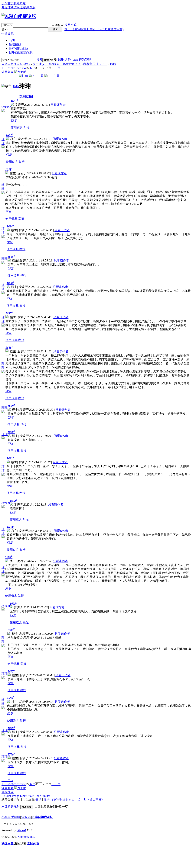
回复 (14, 120)
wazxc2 (6, 107)
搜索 (39, 59)
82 (18, 68)
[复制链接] (26, 96)
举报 (27, 127)
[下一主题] (52, 76)
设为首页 (8, 3)
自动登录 (58, 25)
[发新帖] (20, 72)
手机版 (15, 817)
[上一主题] (36, 76)
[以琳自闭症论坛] (19, 16)
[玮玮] (3, 86)
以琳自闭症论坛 (12, 64)
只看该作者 (58, 104)
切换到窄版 (27, 7)
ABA (75, 59)
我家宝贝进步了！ (95, 64)
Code (37, 795)
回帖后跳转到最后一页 (53, 806)
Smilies (46, 795)
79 (9, 68)
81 (15, 68)
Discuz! (21, 830)
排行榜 (18, 48)
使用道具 (17, 127)
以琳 (61, 59)
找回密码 (70, 24)
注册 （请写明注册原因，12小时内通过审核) (93, 29)
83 (21, 68)
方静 (68, 59)
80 (12, 68)
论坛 (15, 44)
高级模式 (8, 792)
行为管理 (85, 59)
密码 (5, 29)
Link (23, 795)
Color (7, 795)
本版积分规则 (11, 806)
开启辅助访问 (11, 7)
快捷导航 (8, 33)
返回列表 (8, 72)
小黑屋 (6, 817)
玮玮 (113, 64)
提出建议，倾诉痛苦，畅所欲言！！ (57, 64)
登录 (38, 799)
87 (33, 68)
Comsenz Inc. (26, 836)
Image (15, 795)
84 (24, 68)
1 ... (4, 68)
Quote (30, 795)
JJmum (6, 502)
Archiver (26, 817)
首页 (12, 40)
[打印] (23, 76)
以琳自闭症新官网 (21, 52)
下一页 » (7, 780)
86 (30, 68)
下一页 (56, 68)
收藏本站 (20, 3)
